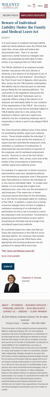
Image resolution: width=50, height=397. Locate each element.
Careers (22, 311)
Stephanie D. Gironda (31, 278)
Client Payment (38, 311)
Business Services (36, 305)
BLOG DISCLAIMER (11, 256)
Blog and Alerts (36, 308)
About (5, 305)
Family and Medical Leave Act (20, 251)
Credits (25, 323)
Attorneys (17, 305)
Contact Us (9, 311)
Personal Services (13, 308)
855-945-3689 (38, 323)
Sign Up (8, 266)
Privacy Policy (12, 323)
